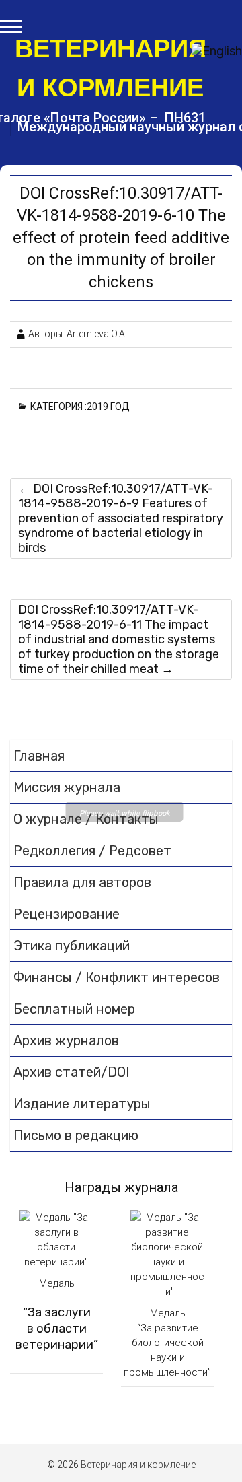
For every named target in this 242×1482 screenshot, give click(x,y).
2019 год (110, 406)
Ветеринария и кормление (110, 68)
